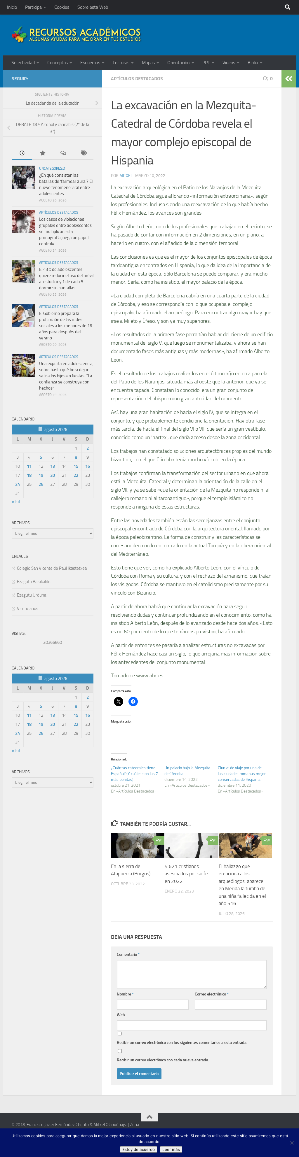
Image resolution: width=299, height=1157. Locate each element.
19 (41, 475)
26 (41, 484)
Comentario (128, 954)
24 (17, 484)
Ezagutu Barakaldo (34, 581)
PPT (206, 62)
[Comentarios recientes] (63, 153)
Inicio (12, 7)
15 (76, 466)
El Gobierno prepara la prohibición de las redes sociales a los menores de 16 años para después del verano (65, 326)
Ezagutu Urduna (31, 595)
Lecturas (121, 62)
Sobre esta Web (92, 7)
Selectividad (23, 62)
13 (52, 466)
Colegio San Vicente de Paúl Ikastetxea (52, 568)
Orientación (178, 62)
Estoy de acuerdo (138, 1149)
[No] (292, 1143)
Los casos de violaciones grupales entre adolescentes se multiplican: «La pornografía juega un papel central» (65, 231)
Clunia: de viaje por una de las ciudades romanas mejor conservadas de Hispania (242, 773)
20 (52, 475)
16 (87, 466)
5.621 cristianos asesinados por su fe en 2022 (186, 873)
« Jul (16, 501)
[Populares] (42, 153)
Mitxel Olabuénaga (110, 1124)
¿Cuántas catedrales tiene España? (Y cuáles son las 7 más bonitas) (134, 773)
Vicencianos (27, 608)
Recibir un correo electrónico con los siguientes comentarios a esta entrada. (182, 1042)
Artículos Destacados (137, 78)
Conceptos (57, 62)
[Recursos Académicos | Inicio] (77, 35)
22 (76, 475)
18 (29, 475)
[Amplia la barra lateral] (288, 78)
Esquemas (90, 62)
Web (121, 1014)
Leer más (171, 1149)
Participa (33, 7)
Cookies (61, 7)
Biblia (253, 62)
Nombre (125, 994)
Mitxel (126, 175)
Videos (228, 62)
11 (29, 466)
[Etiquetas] (83, 153)
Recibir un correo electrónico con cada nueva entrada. (163, 1060)
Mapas (148, 62)
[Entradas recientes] (22, 153)
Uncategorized (52, 168)
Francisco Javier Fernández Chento (58, 1124)
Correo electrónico (212, 994)
